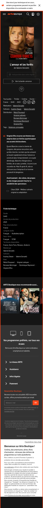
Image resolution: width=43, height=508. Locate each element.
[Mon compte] (33, 14)
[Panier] (38, 14)
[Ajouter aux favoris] (21, 89)
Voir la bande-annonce (23, 81)
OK (36, 402)
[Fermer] (39, 5)
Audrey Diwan (16, 109)
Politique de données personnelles (19, 495)
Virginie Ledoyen (20, 115)
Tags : (5, 127)
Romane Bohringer (20, 118)
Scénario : (6, 109)
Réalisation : (7, 105)
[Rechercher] (27, 14)
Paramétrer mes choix (33, 442)
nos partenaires (9, 467)
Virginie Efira (18, 124)
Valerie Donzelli (18, 105)
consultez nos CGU (9, 411)
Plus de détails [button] (10, 301)
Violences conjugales (16, 127)
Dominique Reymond (21, 121)
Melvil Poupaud (19, 112)
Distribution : (8, 112)
